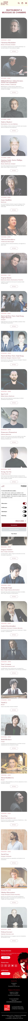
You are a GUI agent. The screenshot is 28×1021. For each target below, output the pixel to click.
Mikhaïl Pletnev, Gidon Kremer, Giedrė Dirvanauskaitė (12, 81)
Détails (14, 51)
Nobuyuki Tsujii (6, 588)
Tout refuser (14, 533)
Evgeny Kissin (6, 278)
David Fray (5, 854)
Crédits (10, 1016)
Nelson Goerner (6, 932)
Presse (14, 984)
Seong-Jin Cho (6, 472)
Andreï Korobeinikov (8, 626)
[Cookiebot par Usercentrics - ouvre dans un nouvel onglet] (21, 486)
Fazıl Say (4, 816)
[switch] (25, 507)
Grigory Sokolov (6, 549)
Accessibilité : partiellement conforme (14, 1018)
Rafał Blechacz (6, 739)
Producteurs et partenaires (14, 995)
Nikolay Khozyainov (8, 892)
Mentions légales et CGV (7, 1015)
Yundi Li (4, 702)
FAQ (14, 1016)
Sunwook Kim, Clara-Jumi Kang (12, 356)
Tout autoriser (14, 525)
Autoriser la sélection (14, 529)
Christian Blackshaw (8, 42)
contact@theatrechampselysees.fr (14, 1001)
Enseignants (14, 983)
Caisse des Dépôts (14, 993)
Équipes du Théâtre (14, 992)
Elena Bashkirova (7, 778)
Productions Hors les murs (14, 986)
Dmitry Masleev (6, 122)
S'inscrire (5, 957)
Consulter (5, 973)
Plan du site (18, 1016)
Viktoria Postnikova (8, 239)
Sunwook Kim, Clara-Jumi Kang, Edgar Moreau (12, 316)
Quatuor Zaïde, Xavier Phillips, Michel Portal (11, 161)
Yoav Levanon (6, 664)
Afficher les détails (19, 520)
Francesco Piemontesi (9, 432)
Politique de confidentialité (20, 1015)
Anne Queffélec (6, 200)
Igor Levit (4, 394)
